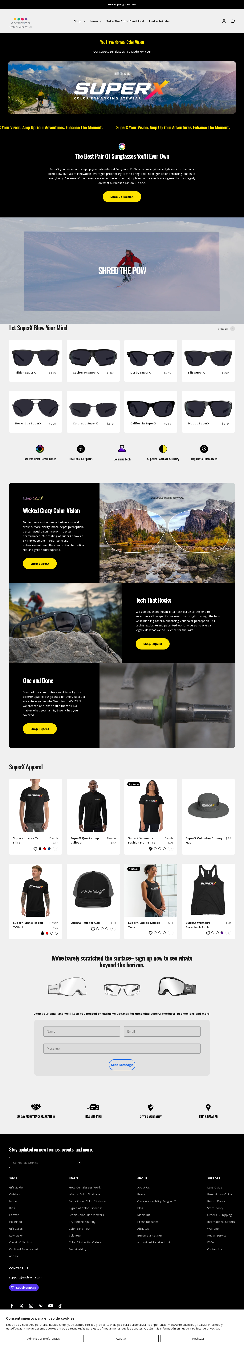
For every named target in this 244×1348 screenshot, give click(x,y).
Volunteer (75, 1235)
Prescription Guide (219, 1194)
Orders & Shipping (219, 1215)
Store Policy (215, 1208)
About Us (143, 1187)
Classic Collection (20, 1242)
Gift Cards (16, 1228)
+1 (113, 928)
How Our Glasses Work (85, 1187)
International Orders (221, 1222)
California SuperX (143, 423)
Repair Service (217, 1235)
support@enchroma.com (25, 1277)
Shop (77, 21)
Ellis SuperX (196, 372)
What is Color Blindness (84, 1194)
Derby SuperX (140, 372)
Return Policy (216, 1201)
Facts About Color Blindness (88, 1201)
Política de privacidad (206, 1328)
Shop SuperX (39, 563)
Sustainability (77, 1249)
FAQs (210, 1242)
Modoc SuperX (198, 423)
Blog (140, 1208)
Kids (12, 1208)
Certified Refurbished (23, 1249)
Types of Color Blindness (86, 1208)
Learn (94, 21)
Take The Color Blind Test (125, 21)
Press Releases (148, 1222)
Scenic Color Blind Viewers (86, 1215)
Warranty (213, 1228)
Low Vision (16, 1235)
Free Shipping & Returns (122, 4)
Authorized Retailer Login (154, 1242)
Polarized (15, 1222)
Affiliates (143, 1228)
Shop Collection (121, 197)
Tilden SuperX (25, 372)
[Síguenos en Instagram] (31, 1305)
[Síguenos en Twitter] (21, 1305)
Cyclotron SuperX (86, 372)
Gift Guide (16, 1187)
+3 (171, 848)
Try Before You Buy (82, 1222)
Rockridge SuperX (28, 423)
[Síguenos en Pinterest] (40, 1305)
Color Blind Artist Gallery (85, 1242)
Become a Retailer (149, 1235)
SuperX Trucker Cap (85, 923)
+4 (56, 848)
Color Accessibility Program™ (156, 1201)
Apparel (14, 1256)
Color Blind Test (80, 1228)
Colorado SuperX (85, 423)
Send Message (122, 1065)
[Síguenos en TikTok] (60, 1305)
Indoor (13, 1201)
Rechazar (198, 1338)
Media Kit (143, 1215)
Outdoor (15, 1194)
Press (141, 1194)
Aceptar (121, 1338)
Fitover (14, 1215)
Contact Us (214, 1249)
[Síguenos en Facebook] (11, 1305)
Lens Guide (214, 1187)
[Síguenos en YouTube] (50, 1305)
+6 (228, 932)
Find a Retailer (159, 21)
